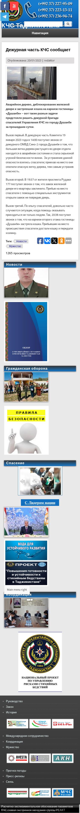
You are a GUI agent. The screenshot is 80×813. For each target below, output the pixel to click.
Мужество (15, 246)
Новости (21, 241)
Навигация (40, 33)
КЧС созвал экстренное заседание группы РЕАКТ (33, 810)
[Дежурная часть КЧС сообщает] (32, 100)
